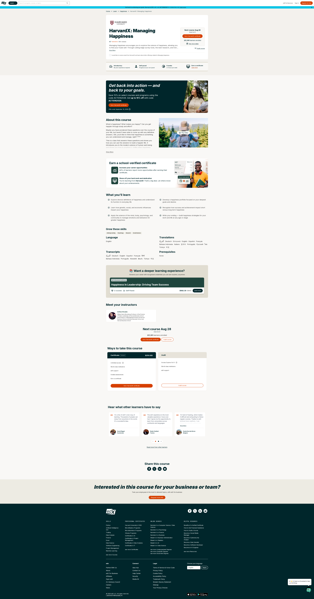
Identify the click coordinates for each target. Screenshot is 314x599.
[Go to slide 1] (155, 441)
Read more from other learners (157, 447)
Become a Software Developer (193, 545)
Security (135, 576)
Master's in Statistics (156, 540)
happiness (123, 11)
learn (115, 11)
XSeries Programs (130, 533)
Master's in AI (154, 543)
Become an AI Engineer (191, 547)
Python (108, 525)
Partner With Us (111, 568)
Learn (12, 3)
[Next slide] (161, 441)
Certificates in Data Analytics (134, 543)
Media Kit (135, 579)
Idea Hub (135, 568)
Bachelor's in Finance (157, 532)
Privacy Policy (158, 570)
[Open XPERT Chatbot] (309, 589)
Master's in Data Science (158, 545)
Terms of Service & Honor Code (164, 568)
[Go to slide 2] (158, 441)
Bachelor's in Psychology (158, 530)
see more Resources (190, 551)
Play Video (185, 133)
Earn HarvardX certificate (192, 36)
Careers (108, 585)
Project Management (112, 548)
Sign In (297, 3)
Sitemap (155, 585)
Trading (108, 532)
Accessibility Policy (159, 576)
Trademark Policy (159, 579)
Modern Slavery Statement (162, 582)
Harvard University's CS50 (133, 525)
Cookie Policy (157, 573)
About (108, 570)
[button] (67, 3)
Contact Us (136, 570)
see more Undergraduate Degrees (161, 549)
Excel (107, 540)
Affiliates (109, 576)
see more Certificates (131, 549)
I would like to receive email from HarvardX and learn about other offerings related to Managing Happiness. (141, 55)
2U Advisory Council (113, 582)
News (108, 588)
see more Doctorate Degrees (159, 553)
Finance (108, 538)
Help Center (136, 573)
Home (108, 11)
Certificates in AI (130, 536)
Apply (205, 567)
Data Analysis (110, 535)
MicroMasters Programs (132, 528)
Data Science (110, 543)
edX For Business (288, 3)
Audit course (201, 48)
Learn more (183, 7)
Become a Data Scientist (191, 542)
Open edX (109, 579)
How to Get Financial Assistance (194, 528)
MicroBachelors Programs (133, 530)
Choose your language (194, 563)
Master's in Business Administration (161, 538)
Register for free (306, 3)
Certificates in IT (130, 545)
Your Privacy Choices (160, 588)
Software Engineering (112, 545)
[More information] (130, 109)
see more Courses (111, 555)
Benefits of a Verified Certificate (193, 525)
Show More (112, 50)
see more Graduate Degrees (159, 551)
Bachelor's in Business (157, 535)
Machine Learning (111, 551)
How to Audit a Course (191, 530)
